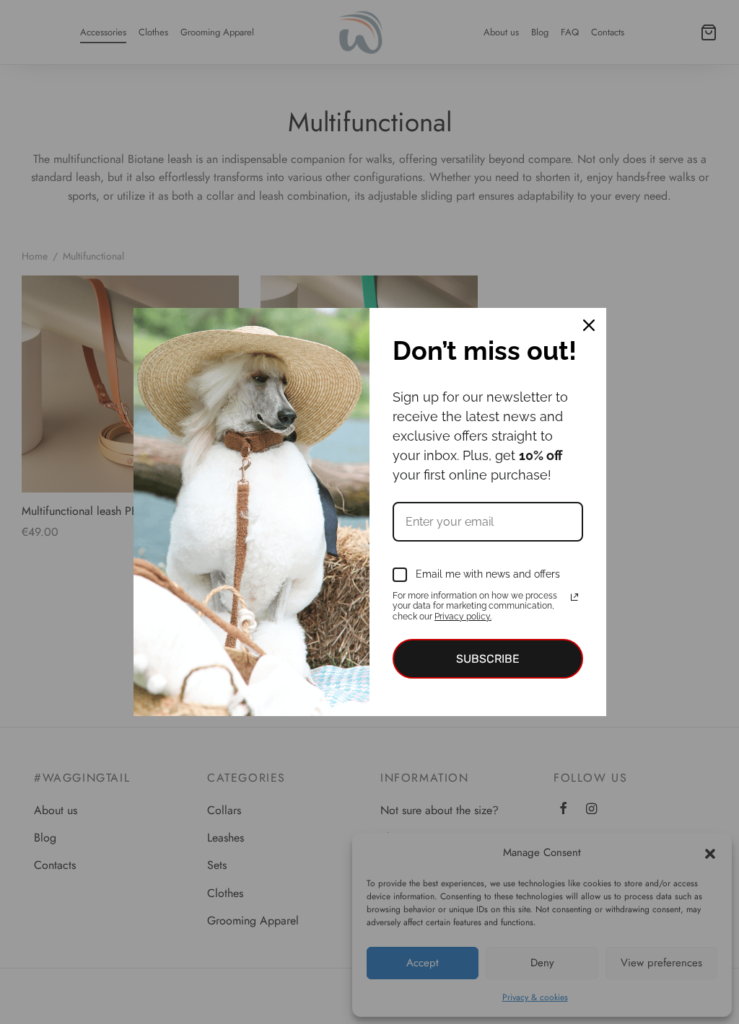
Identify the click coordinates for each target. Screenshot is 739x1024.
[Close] (589, 325)
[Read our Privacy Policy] (574, 597)
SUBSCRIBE (488, 659)
